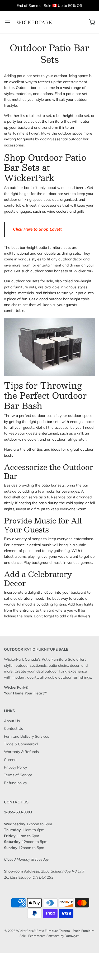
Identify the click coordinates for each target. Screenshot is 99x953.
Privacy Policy (15, 767)
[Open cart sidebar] (91, 22)
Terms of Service (18, 775)
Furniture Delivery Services (26, 736)
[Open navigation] (7, 22)
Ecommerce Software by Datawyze (53, 936)
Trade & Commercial (21, 744)
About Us (12, 720)
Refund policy (15, 782)
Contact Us (13, 728)
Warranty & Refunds (21, 751)
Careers (10, 759)
